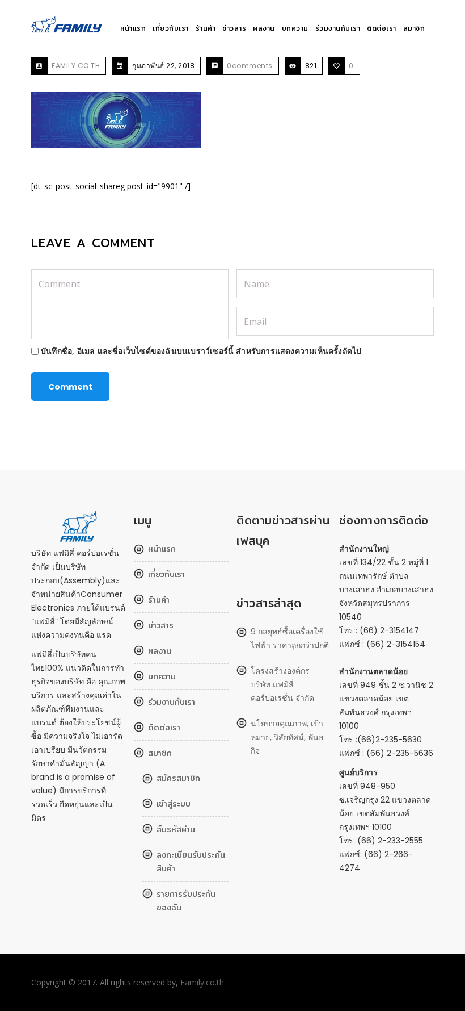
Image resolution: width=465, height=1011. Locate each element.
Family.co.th (202, 982)
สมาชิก (414, 28)
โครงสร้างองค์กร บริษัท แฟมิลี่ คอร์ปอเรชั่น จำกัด (282, 684)
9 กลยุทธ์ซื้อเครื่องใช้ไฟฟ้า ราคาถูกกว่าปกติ (290, 638)
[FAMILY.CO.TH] (68, 28)
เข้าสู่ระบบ (174, 803)
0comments (250, 65)
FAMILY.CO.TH (76, 65)
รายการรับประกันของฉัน (186, 901)
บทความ (295, 28)
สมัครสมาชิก (178, 778)
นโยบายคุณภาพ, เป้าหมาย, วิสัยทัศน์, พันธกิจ (287, 737)
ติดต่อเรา (381, 28)
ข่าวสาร (234, 28)
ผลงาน (264, 28)
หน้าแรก (133, 28)
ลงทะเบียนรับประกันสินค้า (191, 862)
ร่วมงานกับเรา (338, 28)
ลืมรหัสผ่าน (176, 829)
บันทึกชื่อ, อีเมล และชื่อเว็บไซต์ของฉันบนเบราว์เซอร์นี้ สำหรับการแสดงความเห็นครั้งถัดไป (201, 350)
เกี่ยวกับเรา (171, 28)
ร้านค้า (206, 28)
